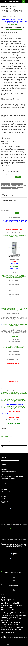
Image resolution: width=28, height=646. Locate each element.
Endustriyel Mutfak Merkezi (6, 487)
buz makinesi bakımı (19, 612)
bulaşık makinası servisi (8, 601)
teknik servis (8, 637)
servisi (3, 635)
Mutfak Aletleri (4, 489)
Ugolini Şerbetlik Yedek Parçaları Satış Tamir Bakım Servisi (12, 476)
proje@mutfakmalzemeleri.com (14, 29)
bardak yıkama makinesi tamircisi (7, 599)
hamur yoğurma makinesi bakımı (18, 185)
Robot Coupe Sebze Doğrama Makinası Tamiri (10, 200)
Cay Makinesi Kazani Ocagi (6, 491)
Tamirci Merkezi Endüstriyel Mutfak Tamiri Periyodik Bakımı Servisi (11, 1)
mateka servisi (11, 629)
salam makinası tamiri (8, 632)
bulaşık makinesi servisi (5, 605)
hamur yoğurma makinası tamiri (8, 626)
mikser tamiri (20, 187)
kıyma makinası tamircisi (18, 627)
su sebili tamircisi (10, 635)
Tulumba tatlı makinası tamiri (19, 637)
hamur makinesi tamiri (6, 185)
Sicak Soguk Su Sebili (5, 494)
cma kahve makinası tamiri (7, 613)
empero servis (4, 617)
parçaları (18, 629)
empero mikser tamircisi (21, 615)
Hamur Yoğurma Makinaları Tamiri (8, 6)
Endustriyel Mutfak (4, 496)
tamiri (3, 637)
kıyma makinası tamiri (4, 629)
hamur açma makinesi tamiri (10, 624)
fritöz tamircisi (18, 618)
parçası (22, 629)
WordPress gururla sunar (5, 644)
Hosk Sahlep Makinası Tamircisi (7, 195)
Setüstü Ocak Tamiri (5, 441)
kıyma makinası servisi (7, 627)
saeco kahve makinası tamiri (17, 631)
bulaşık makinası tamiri (10, 603)
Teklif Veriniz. (3, 502)
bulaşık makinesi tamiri (16, 605)
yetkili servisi (10, 638)
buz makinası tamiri (5, 612)
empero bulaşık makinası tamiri (8, 615)
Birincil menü (26, 1)
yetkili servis (4, 638)
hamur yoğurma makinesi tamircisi (9, 187)
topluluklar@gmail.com (14, 266)
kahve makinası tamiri (19, 626)
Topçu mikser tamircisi (6, 188)
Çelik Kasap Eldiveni (5, 431)
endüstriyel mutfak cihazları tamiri (8, 618)
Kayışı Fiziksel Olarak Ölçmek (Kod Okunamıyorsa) (11, 474)
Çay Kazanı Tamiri (4, 436)
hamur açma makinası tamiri (10, 622)
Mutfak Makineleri (4, 498)
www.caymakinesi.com (14, 322)
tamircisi (21, 635)
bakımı (3, 598)
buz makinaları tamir (9, 607)
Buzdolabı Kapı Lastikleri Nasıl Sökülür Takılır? (10, 478)
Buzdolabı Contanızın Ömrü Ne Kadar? (8, 471)
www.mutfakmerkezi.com (14, 24)
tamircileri (15, 635)
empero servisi (14, 617)
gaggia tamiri (5, 620)
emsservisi (12, 16)
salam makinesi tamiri (20, 632)
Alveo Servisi (3, 438)
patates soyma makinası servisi (6, 631)
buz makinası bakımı (9, 610)
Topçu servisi (15, 188)
